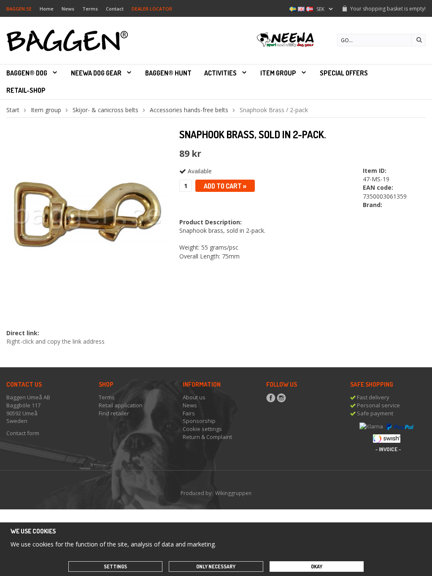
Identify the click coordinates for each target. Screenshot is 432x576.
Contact (115, 8)
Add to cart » (225, 186)
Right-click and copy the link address (55, 341)
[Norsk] (309, 8)
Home (47, 8)
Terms (90, 8)
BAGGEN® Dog (26, 73)
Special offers (344, 73)
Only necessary (215, 566)
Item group (278, 73)
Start (12, 110)
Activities (220, 73)
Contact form (22, 433)
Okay (316, 566)
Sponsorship (199, 421)
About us (194, 397)
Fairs (189, 413)
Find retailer (114, 413)
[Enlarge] (86, 212)
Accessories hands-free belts (189, 110)
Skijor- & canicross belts (105, 110)
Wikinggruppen (233, 493)
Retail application (121, 405)
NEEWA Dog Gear (96, 73)
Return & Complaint (207, 437)
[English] (301, 8)
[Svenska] (292, 8)
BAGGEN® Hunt (168, 73)
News (68, 8)
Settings (115, 566)
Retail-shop (26, 90)
